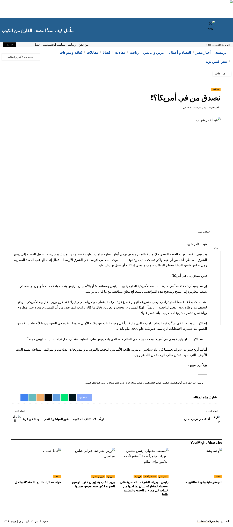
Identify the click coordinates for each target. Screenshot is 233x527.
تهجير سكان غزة (134, 382)
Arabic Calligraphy (208, 521)
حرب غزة (120, 382)
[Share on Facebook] (216, 255)
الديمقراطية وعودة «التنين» (203, 482)
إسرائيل (192, 382)
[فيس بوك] (28, 45)
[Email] (216, 296)
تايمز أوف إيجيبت (178, 382)
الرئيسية (138, 476)
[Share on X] (216, 264)
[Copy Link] (216, 304)
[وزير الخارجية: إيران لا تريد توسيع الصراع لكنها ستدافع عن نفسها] (89, 463)
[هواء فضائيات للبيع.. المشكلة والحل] (36, 463)
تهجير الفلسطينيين (152, 382)
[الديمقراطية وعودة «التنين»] (197, 463)
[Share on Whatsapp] (216, 272)
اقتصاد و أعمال (150, 476)
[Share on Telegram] (216, 280)
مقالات (216, 89)
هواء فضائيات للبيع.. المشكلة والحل (38, 482)
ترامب (165, 382)
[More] (216, 321)
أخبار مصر (163, 476)
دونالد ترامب (108, 382)
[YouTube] (20, 45)
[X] (24, 45)
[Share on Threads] (216, 288)
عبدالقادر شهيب (93, 382)
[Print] (216, 313)
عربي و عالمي (98, 476)
